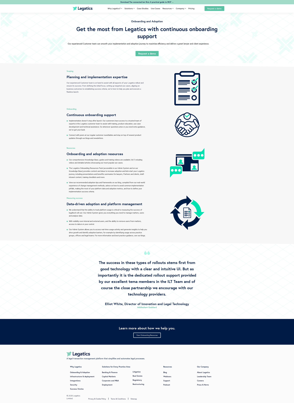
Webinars (167, 376)
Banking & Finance (109, 372)
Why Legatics (76, 366)
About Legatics (203, 372)
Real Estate (137, 376)
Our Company (203, 366)
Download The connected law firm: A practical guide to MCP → (147, 2)
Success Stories (77, 389)
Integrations (75, 380)
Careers (200, 380)
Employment (107, 384)
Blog (165, 372)
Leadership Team (204, 376)
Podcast (166, 384)
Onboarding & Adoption (80, 372)
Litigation (137, 372)
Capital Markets (109, 376)
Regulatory (137, 380)
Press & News (203, 384)
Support (166, 380)
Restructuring (138, 384)
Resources (167, 366)
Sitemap (134, 399)
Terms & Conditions (118, 399)
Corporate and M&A (110, 380)
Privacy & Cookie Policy (97, 399)
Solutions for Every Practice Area (116, 366)
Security (73, 384)
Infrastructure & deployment (82, 376)
